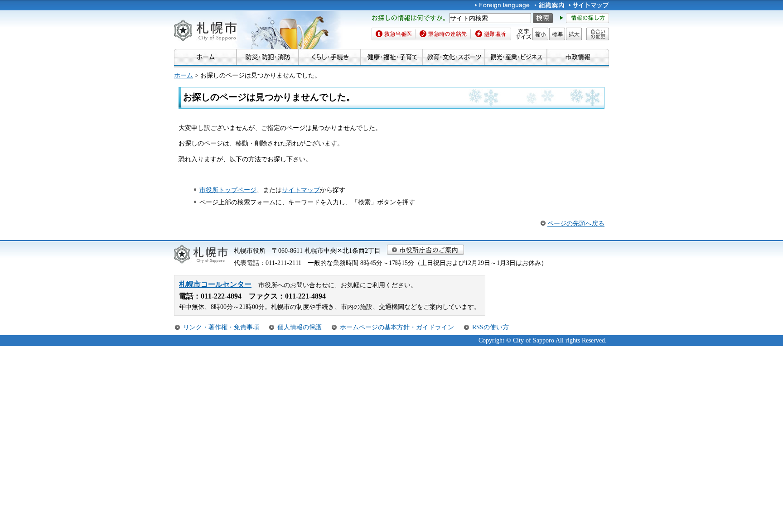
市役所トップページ (227, 189)
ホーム (183, 75)
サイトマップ (301, 189)
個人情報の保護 (299, 327)
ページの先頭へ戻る (575, 223)
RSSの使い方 (490, 327)
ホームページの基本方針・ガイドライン (397, 327)
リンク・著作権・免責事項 (221, 327)
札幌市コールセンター (215, 284)
